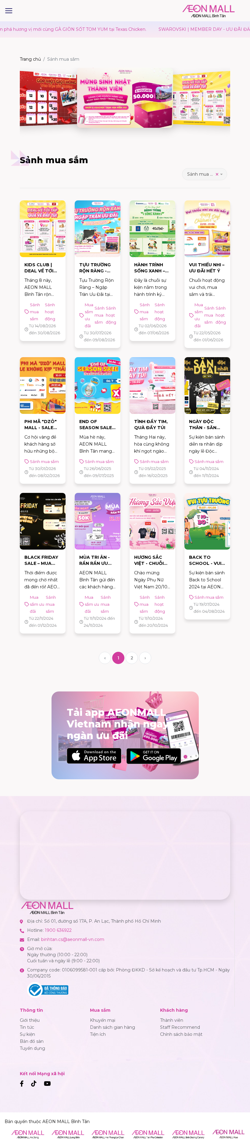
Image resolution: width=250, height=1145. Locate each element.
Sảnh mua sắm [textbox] (203, 174)
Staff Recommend (180, 1027)
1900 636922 (58, 930)
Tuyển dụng (32, 1048)
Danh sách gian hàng (112, 1027)
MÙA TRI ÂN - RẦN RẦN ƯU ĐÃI (94, 563)
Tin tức (27, 1027)
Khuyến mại (102, 1020)
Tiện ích (98, 1034)
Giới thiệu (30, 1020)
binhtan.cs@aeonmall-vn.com (72, 939)
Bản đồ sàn (32, 1041)
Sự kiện (27, 1034)
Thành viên (171, 1020)
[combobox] (204, 174)
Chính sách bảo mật (181, 1034)
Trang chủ (30, 59)
